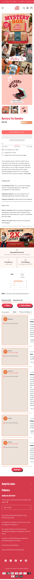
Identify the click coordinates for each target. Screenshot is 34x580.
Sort (15, 312)
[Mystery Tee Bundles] (6, 110)
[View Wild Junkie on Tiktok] (10, 560)
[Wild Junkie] (17, 8)
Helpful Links (8, 484)
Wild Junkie (13, 568)
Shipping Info (6, 181)
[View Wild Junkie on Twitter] (21, 560)
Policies (6, 490)
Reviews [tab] (6, 300)
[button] (17, 137)
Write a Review (26, 305)
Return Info (5, 205)
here (7, 222)
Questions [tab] (17, 300)
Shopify (26, 568)
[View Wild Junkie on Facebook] (15, 560)
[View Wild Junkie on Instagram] (5, 560)
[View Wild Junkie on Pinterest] (26, 560)
